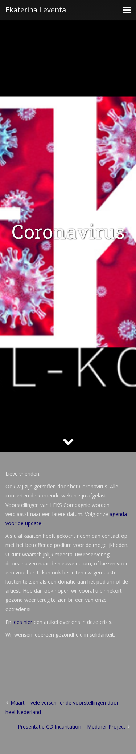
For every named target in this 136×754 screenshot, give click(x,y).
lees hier (22, 621)
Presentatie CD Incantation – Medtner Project (71, 726)
